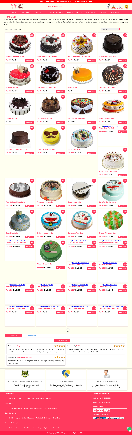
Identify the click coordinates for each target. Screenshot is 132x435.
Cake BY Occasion (56, 12)
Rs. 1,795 (109, 268)
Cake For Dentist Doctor (108, 202)
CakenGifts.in (80, 433)
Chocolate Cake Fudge (107, 87)
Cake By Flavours (74, 12)
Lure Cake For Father (75, 243)
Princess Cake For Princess (16, 243)
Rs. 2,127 (40, 236)
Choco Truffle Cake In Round (16, 149)
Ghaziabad (30, 418)
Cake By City (26, 12)
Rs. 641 (39, 312)
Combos (102, 12)
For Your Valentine (105, 264)
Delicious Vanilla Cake (76, 308)
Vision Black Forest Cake (15, 56)
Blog (33, 398)
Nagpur (40, 428)
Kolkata (11, 428)
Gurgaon (17, 418)
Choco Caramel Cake (44, 118)
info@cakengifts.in (104, 402)
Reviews (13, 336)
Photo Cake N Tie (74, 149)
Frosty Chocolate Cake (107, 56)
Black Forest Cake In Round (47, 56)
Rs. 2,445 (109, 290)
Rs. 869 (39, 122)
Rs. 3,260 (102, 290)
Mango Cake (72, 87)
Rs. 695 (8, 122)
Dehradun (47, 418)
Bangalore (19, 428)
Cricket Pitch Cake (105, 286)
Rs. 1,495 (78, 153)
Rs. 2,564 (102, 268)
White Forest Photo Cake (108, 171)
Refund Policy (28, 408)
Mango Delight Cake (106, 118)
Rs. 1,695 (71, 122)
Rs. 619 (8, 60)
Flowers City (115, 12)
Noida (24, 418)
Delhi (11, 418)
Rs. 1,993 (102, 175)
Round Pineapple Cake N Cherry (79, 56)
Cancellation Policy (40, 408)
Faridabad (39, 418)
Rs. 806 (39, 91)
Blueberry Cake (11, 118)
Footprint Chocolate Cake (108, 243)
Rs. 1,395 (109, 175)
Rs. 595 (76, 60)
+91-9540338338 (55, 7)
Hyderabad (47, 428)
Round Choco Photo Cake (15, 202)
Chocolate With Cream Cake (109, 308)
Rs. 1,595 (47, 236)
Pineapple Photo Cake (45, 202)
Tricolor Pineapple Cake (107, 233)
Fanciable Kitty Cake (13, 286)
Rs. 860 (101, 91)
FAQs (42, 398)
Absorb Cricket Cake (44, 264)
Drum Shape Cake (74, 202)
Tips (37, 398)
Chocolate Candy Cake (76, 264)
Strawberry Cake (12, 87)
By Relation (90, 12)
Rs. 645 (45, 91)
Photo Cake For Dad (106, 128)
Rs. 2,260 (71, 205)
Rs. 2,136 (71, 153)
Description (31, 336)
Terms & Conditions (15, 408)
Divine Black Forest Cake (46, 308)
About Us (12, 398)
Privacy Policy (52, 408)
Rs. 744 (70, 60)
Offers (28, 398)
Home (14, 12)
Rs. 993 (39, 153)
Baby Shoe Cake (12, 233)
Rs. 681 (39, 60)
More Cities (56, 418)
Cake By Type (40, 12)
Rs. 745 (45, 153)
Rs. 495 (14, 60)
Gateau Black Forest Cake (15, 308)
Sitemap (48, 398)
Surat (34, 428)
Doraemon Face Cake (75, 233)
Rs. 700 (8, 312)
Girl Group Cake (43, 286)
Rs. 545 (45, 60)
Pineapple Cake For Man (46, 149)
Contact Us (20, 398)
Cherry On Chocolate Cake (46, 87)
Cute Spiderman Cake (76, 286)
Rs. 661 (8, 91)
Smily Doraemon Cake (45, 233)
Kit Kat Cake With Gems (76, 118)
